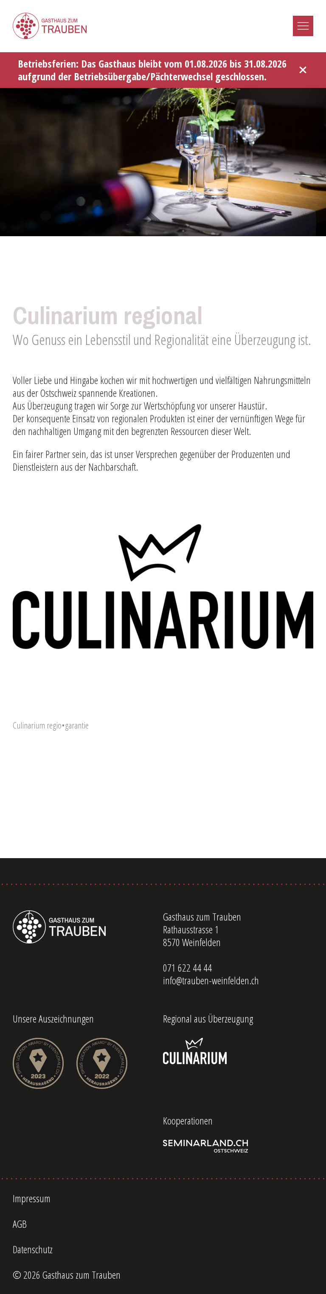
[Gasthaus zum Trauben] (50, 26)
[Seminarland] (238, 1146)
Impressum (32, 1198)
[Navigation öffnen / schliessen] (303, 26)
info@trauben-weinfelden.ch (211, 980)
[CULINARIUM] (238, 1051)
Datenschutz (33, 1249)
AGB (20, 1224)
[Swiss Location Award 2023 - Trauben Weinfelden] (38, 1063)
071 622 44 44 (187, 967)
